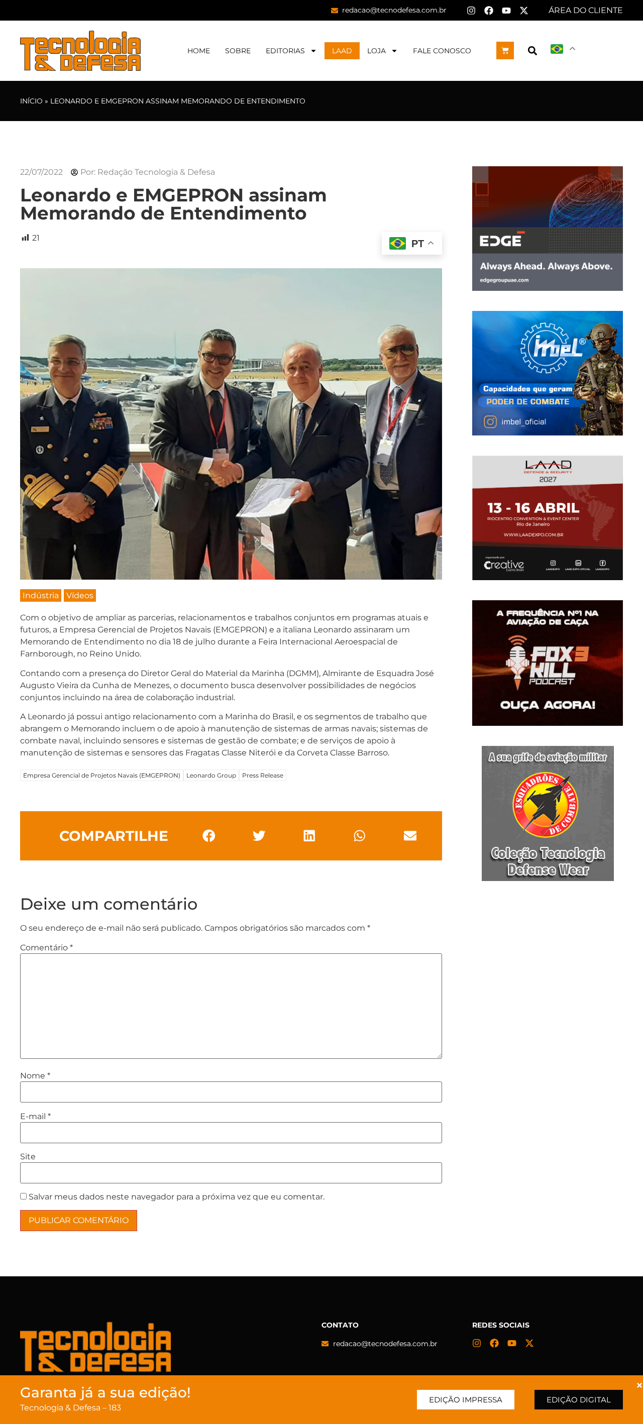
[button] (532, 50)
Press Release (262, 775)
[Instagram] (471, 10)
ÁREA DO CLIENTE (586, 10)
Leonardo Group (211, 775)
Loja (376, 50)
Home (198, 50)
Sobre (238, 50)
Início (31, 101)
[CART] (505, 50)
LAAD (342, 50)
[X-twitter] (523, 10)
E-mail (35, 1117)
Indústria (41, 595)
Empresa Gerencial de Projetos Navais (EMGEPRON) (101, 775)
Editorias (285, 50)
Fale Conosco (442, 50)
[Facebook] (488, 10)
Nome (35, 1076)
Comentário (46, 948)
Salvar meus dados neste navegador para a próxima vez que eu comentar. (177, 1197)
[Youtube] (506, 10)
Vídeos (79, 595)
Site (28, 1157)
